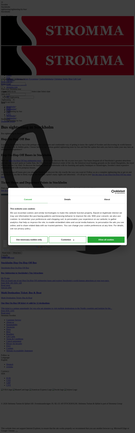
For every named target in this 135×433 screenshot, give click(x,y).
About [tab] (107, 199)
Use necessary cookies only (29, 240)
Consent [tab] (28, 199)
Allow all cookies (106, 240)
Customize (66, 240)
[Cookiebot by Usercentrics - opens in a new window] (113, 192)
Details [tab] (67, 199)
